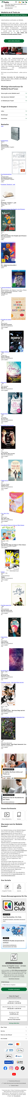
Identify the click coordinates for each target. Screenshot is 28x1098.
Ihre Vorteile (4, 1038)
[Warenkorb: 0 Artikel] (25, 2)
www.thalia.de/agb (17, 874)
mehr (2, 126)
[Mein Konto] (19, 2)
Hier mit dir (4, 382)
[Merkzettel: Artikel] (22, 2)
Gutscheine (4, 118)
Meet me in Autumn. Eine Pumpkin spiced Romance (13, 209)
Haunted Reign (4, 140)
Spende (19, 887)
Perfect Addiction (5, 351)
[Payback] (9, 1062)
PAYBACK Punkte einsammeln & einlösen (14, 936)
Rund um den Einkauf (6, 1035)
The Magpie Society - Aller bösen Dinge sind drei (12, 682)
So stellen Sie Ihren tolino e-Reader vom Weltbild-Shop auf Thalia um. (14, 78)
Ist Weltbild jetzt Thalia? (7, 100)
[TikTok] (22, 1068)
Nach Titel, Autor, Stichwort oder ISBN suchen (15, 4)
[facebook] (5, 1068)
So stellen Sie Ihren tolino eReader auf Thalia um (14, 15)
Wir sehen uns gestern (6, 319)
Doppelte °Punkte (7, 887)
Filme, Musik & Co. (7, 815)
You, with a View (5, 513)
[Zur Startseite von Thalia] (8, 2)
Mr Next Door (4, 413)
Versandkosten (17, 1096)
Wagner (3, 572)
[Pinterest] (17, 1068)
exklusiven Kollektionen (21, 850)
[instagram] (11, 1068)
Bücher (19, 815)
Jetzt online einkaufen (14, 41)
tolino (2, 111)
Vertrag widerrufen (14, 1023)
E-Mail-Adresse (5, 982)
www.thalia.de (4, 833)
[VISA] (10, 1044)
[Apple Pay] (8, 1056)
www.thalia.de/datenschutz (8, 875)
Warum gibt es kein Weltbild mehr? (10, 93)
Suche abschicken (9, 8)
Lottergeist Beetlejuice (6, 287)
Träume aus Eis (4, 480)
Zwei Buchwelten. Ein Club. (14, 910)
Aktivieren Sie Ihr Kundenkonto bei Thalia (14, 791)
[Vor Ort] (16, 2)
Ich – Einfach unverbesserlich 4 (8, 242)
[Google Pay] (20, 1050)
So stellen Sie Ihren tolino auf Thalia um (14, 766)
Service (3, 1031)
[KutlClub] (20, 1062)
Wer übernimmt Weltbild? (8, 97)
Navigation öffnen (2, 6)
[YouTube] (14, 1074)
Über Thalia (4, 1027)
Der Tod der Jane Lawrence (7, 425)
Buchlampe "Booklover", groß (8, 184)
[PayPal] (19, 1056)
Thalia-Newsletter (5, 864)
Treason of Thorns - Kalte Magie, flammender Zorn (12, 717)
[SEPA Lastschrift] (9, 1050)
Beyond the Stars (5, 670)
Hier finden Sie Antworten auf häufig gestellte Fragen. (14, 33)
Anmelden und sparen (14, 989)
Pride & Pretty (4, 637)
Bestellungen (4, 115)
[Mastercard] (17, 1044)
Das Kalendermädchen (6, 174)
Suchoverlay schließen (9, 5)
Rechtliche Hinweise (14, 978)
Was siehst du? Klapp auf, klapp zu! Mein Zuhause (12, 525)
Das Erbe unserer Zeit (6, 605)
